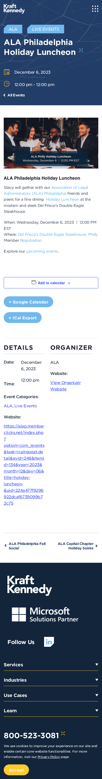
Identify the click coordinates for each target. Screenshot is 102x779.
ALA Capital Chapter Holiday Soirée (76, 545)
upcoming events (42, 251)
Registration (31, 240)
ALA (8, 405)
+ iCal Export (23, 317)
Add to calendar (51, 282)
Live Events (25, 405)
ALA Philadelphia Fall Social (27, 545)
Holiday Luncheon (62, 199)
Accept (16, 769)
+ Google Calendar (28, 301)
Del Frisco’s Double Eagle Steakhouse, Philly (58, 234)
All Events (16, 95)
